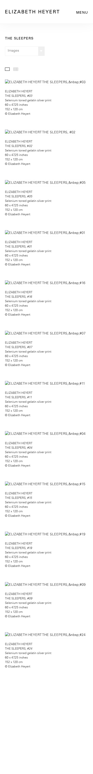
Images (13, 51)
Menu (82, 13)
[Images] (7, 69)
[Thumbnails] (15, 69)
